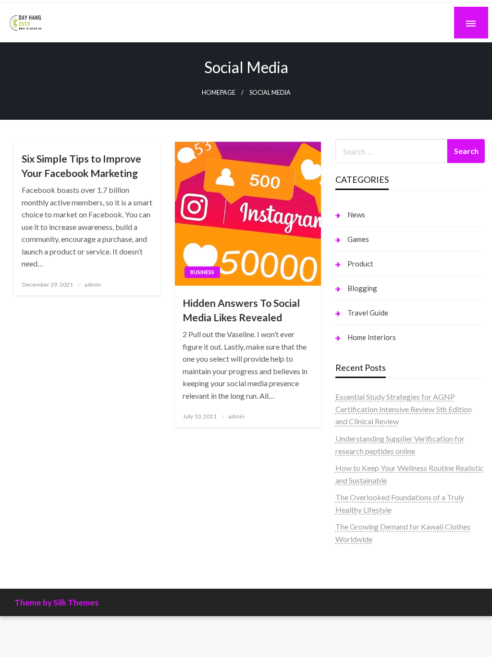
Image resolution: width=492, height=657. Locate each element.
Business (202, 272)
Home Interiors (371, 337)
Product (360, 263)
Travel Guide (367, 312)
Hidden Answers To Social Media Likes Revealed (241, 310)
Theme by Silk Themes (56, 602)
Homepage (218, 92)
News (356, 214)
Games (358, 239)
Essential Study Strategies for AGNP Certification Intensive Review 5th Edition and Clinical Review (403, 409)
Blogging (362, 288)
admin (93, 284)
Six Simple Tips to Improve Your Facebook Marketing (81, 165)
